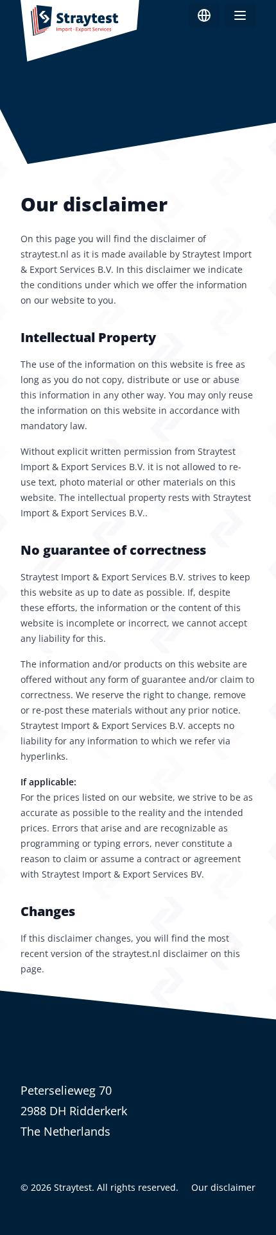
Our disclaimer (223, 1187)
